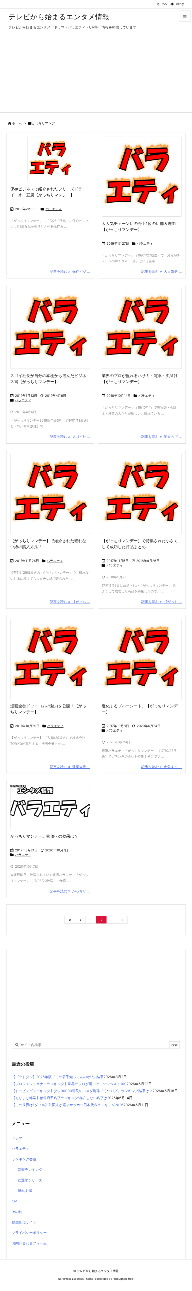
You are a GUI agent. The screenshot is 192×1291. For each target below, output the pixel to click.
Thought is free (123, 1278)
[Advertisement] (96, 75)
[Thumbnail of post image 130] (142, 494)
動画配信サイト (24, 1222)
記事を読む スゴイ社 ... (70, 436)
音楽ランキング (30, 1169)
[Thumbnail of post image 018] (142, 329)
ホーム (17, 123)
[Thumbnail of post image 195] (50, 159)
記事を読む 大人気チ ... (161, 271)
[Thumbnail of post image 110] (50, 329)
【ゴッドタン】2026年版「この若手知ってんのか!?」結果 (58, 1077)
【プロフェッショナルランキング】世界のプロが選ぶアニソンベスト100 (69, 1084)
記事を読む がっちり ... (70, 891)
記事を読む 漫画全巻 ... (70, 767)
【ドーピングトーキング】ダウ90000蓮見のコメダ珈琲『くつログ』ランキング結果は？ (82, 1091)
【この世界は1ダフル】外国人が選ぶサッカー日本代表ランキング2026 (68, 1105)
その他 (17, 1211)
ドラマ (17, 1138)
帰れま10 (25, 1190)
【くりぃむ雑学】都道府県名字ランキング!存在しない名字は (59, 1098)
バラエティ (54, 209)
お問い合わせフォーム (29, 1243)
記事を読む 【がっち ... (70, 601)
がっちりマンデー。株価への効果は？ (44, 836)
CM (14, 1201)
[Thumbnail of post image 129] (50, 659)
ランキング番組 (24, 1159)
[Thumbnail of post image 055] (142, 659)
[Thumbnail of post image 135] (50, 494)
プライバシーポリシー (29, 1232)
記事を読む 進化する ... (161, 767)
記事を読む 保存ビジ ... (70, 271)
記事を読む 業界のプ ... (161, 436)
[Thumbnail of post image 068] (142, 177)
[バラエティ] (50, 806)
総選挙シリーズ (30, 1180)
